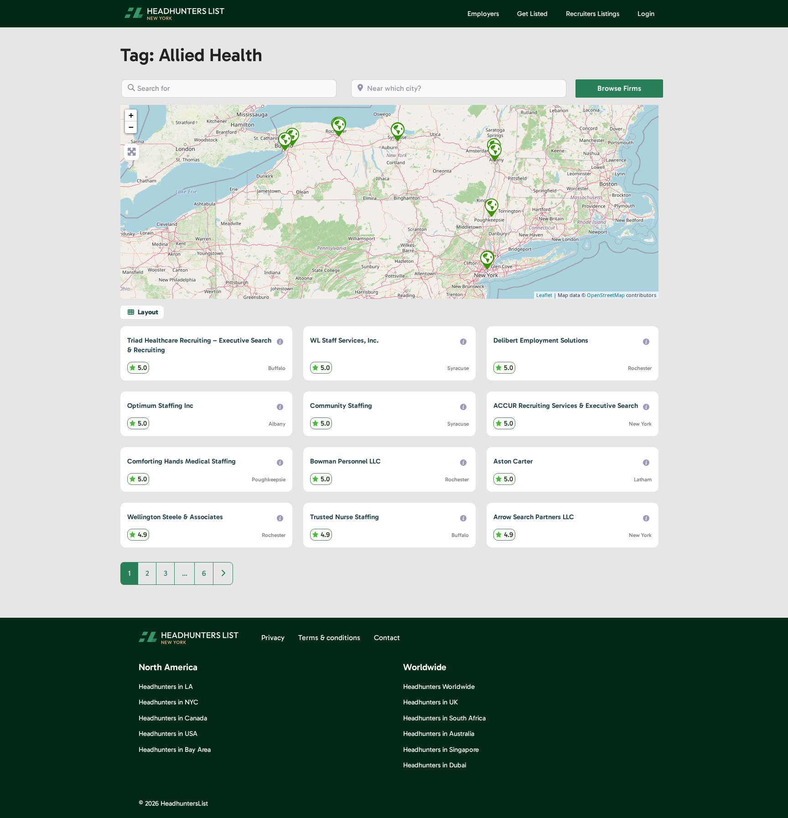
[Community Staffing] (397, 132)
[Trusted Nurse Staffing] (285, 141)
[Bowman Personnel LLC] (339, 127)
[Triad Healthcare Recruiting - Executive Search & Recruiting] (292, 137)
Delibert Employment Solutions (540, 340)
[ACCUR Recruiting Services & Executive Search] (487, 260)
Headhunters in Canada (173, 718)
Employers (483, 14)
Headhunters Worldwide (439, 687)
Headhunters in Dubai (434, 765)
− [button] (131, 127)
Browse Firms (630, 88)
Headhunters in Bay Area (175, 749)
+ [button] (131, 115)
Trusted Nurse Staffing (344, 517)
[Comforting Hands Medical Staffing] (491, 207)
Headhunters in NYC (168, 702)
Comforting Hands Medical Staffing (181, 461)
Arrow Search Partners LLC (533, 517)
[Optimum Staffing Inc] (495, 152)
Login (646, 14)
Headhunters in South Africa (444, 718)
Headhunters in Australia (438, 733)
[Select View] (142, 312)
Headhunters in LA (166, 687)
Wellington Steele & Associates (175, 517)
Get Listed (532, 14)
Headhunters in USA (168, 733)
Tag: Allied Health (191, 55)
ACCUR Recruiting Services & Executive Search (565, 405)
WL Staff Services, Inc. (344, 340)
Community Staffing (341, 405)
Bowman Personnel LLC (345, 461)
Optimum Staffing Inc (160, 405)
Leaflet (544, 295)
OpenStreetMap (606, 295)
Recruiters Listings (592, 14)
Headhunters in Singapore (441, 749)
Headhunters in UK (430, 702)
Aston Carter (513, 461)
